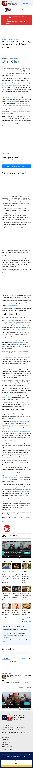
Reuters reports (13, 101)
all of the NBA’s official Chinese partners (21, 431)
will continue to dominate (11, 305)
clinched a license (6, 83)
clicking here (6, 637)
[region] (16, 667)
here (4, 641)
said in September (7, 397)
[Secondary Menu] (4, 9)
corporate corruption (22, 213)
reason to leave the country (19, 342)
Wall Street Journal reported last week (11, 85)
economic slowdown (11, 320)
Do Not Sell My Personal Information (11, 729)
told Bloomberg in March (14, 212)
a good (11, 342)
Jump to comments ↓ (7, 521)
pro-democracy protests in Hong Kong (17, 71)
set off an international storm (21, 421)
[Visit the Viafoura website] (28, 687)
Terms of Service (6, 726)
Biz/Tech (14, 517)
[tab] (6, 658)
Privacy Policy (14, 726)
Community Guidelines (24, 726)
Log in (25, 647)
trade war (4, 71)
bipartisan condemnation (23, 491)
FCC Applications (20, 727)
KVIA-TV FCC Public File (8, 727)
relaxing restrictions (14, 295)
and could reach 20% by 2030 (9, 440)
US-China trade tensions (22, 329)
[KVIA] (9, 9)
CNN (4, 56)
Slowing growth (20, 324)
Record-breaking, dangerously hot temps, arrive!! (16, 22)
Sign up (28, 647)
